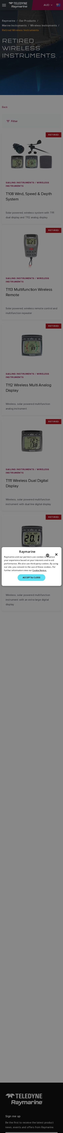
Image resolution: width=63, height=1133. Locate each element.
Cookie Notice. (39, 570)
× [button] (56, 554)
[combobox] (47, 555)
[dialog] (31, 566)
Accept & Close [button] (31, 577)
